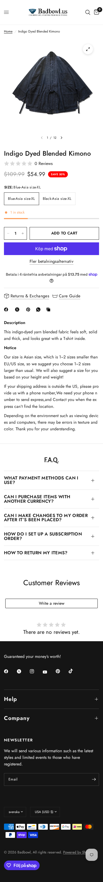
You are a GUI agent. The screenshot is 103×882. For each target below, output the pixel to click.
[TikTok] (74, 671)
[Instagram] (35, 671)
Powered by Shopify (78, 852)
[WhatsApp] (39, 309)
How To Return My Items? (36, 552)
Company (17, 718)
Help (10, 699)
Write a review (51, 603)
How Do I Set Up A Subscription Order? (43, 536)
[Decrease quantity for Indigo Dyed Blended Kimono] (8, 233)
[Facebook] (7, 309)
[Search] (87, 12)
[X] (18, 309)
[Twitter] (23, 671)
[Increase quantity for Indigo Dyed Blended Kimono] (23, 233)
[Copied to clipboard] (49, 309)
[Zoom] (88, 49)
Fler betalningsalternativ (51, 261)
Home (8, 31)
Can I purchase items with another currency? (37, 498)
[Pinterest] (29, 309)
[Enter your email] (93, 779)
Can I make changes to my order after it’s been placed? (46, 517)
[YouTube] (48, 672)
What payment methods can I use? (41, 480)
